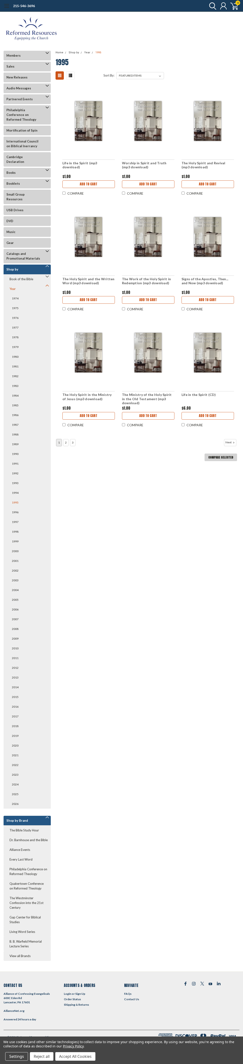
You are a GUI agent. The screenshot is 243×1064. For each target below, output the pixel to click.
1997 (15, 522)
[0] (232, 6)
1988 (15, 434)
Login (67, 993)
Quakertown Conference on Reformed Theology (26, 886)
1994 (15, 493)
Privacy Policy (73, 1046)
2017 (15, 716)
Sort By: (108, 75)
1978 (15, 337)
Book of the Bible (21, 279)
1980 (15, 356)
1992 (15, 473)
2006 (15, 609)
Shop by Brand (17, 820)
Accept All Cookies (75, 1056)
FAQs (127, 993)
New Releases (17, 77)
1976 (15, 318)
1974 (15, 298)
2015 (15, 697)
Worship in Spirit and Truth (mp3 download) (144, 165)
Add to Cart (88, 184)
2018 (15, 726)
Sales (10, 66)
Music (10, 232)
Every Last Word (21, 859)
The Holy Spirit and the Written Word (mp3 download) (88, 281)
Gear (10, 243)
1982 (15, 376)
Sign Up (80, 993)
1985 (15, 405)
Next (228, 442)
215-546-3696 (24, 6)
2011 (15, 658)
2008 (15, 629)
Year (12, 289)
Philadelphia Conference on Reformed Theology (21, 114)
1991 (15, 463)
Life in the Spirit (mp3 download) (79, 165)
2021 (15, 755)
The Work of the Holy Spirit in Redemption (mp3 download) (146, 281)
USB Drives (14, 210)
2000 (15, 551)
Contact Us (131, 999)
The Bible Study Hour (24, 830)
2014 (15, 687)
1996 (15, 512)
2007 (15, 619)
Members (13, 55)
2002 (15, 570)
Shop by (12, 269)
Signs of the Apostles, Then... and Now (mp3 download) (205, 281)
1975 (15, 308)
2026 (15, 804)
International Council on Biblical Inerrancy (22, 143)
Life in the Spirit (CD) (199, 395)
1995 (15, 502)
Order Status (72, 999)
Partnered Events (19, 99)
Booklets (13, 183)
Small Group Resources (15, 197)
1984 (15, 395)
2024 (15, 784)
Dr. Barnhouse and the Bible (28, 840)
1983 (15, 386)
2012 (15, 668)
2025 (15, 794)
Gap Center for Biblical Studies (25, 919)
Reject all (42, 1056)
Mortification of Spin (21, 130)
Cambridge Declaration (15, 159)
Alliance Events (19, 850)
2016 (15, 706)
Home (59, 52)
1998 (15, 531)
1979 (15, 347)
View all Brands (20, 956)
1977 (15, 327)
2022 (15, 765)
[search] (211, 6)
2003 (15, 580)
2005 (15, 599)
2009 (15, 638)
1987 (15, 425)
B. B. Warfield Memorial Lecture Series (25, 944)
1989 (15, 444)
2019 (15, 736)
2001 (15, 561)
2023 (15, 774)
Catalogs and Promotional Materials (23, 256)
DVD (9, 221)
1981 (15, 366)
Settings (16, 1056)
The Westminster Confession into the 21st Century (26, 902)
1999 (15, 541)
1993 (15, 483)
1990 (15, 454)
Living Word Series (22, 932)
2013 (15, 677)
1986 (15, 415)
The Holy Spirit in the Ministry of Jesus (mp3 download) (87, 397)
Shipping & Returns (76, 1004)
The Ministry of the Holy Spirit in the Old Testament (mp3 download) (147, 399)
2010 (15, 648)
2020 (15, 745)
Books (11, 172)
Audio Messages (18, 88)
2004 (15, 590)
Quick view (88, 121)
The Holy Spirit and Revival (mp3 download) (203, 165)
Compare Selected (220, 457)
